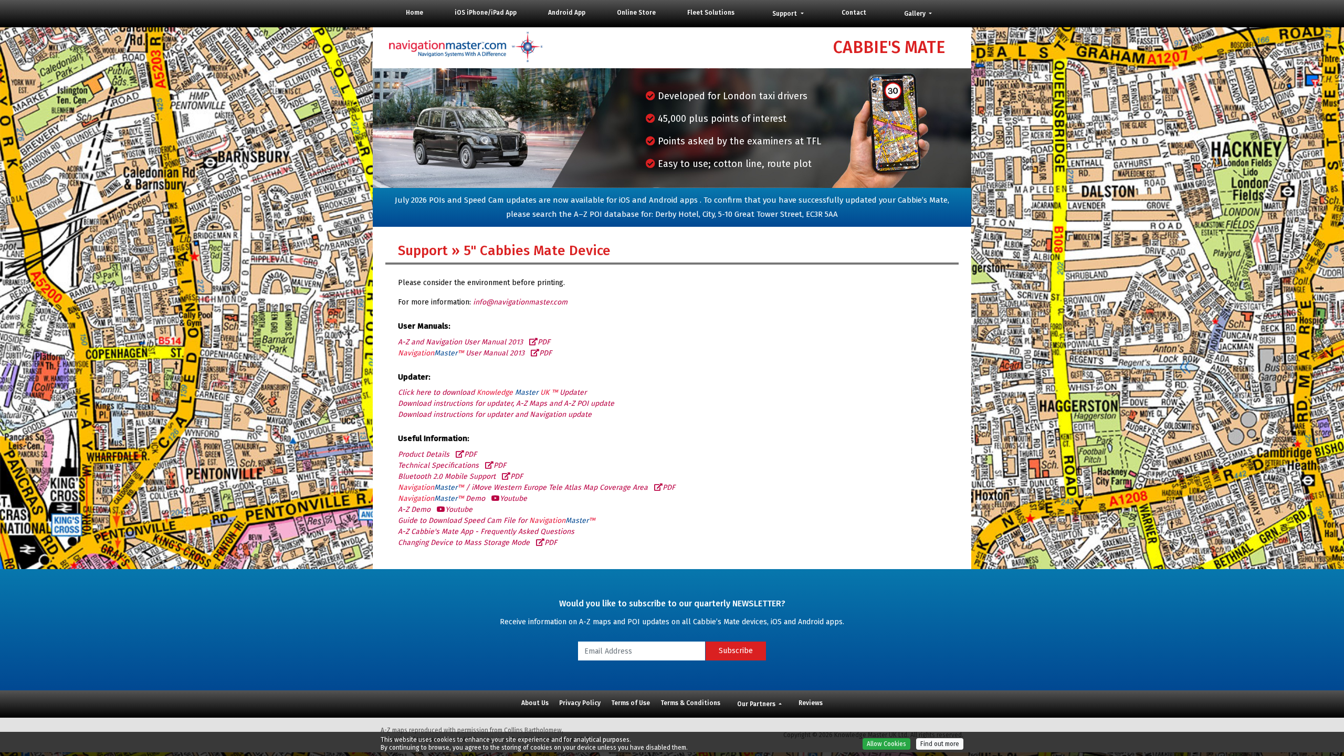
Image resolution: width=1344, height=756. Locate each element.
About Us (535, 703)
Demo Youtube (462, 498)
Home (414, 12)
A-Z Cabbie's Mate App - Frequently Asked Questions (486, 531)
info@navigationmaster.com (520, 302)
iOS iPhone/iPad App (486, 12)
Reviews (811, 703)
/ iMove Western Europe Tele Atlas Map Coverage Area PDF (536, 487)
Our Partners (757, 704)
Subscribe (736, 650)
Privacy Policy (580, 703)
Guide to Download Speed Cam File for (496, 520)
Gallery (915, 13)
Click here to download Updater (492, 392)
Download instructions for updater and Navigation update (495, 414)
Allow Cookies (886, 744)
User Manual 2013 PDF (475, 353)
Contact (854, 12)
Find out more (939, 744)
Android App (566, 12)
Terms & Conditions (690, 703)
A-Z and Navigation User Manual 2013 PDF (474, 342)
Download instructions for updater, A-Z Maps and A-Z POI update (506, 403)
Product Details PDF (437, 454)
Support (785, 13)
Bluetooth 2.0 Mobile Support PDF (460, 476)
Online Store (636, 12)
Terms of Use (630, 703)
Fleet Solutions (710, 12)
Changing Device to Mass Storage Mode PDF (477, 542)
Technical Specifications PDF (452, 465)
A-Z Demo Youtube (435, 509)
